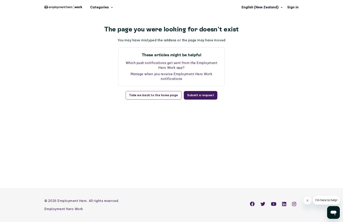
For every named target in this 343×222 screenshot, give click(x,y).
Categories (100, 7)
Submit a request (200, 95)
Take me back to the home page (153, 95)
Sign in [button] (293, 7)
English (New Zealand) (260, 7)
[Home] (63, 7)
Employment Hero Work (63, 209)
